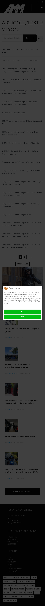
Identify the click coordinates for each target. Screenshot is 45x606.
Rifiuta (23, 316)
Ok (22, 311)
